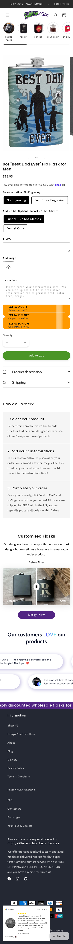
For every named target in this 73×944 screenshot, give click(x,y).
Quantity (7, 335)
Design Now (36, 614)
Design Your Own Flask (21, 734)
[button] (7, 15)
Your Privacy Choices (19, 825)
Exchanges (13, 817)
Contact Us (14, 808)
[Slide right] (45, 157)
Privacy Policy (15, 768)
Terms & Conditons (19, 776)
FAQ (10, 800)
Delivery (12, 759)
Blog (10, 751)
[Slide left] (28, 157)
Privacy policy (56, 930)
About (11, 742)
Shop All (12, 725)
